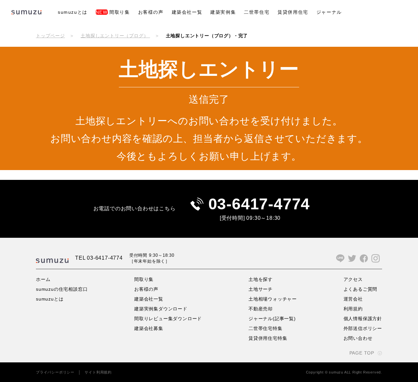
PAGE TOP (361, 353)
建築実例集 (223, 12)
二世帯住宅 (256, 12)
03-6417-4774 (259, 204)
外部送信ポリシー (363, 328)
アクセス (353, 279)
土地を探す (261, 279)
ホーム (43, 279)
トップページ (50, 35)
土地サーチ (261, 289)
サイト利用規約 (98, 372)
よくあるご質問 (361, 289)
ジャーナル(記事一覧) (272, 318)
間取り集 (113, 12)
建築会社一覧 (187, 12)
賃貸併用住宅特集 (268, 338)
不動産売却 (261, 308)
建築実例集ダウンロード (160, 308)
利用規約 (353, 308)
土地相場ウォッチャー (273, 299)
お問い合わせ (358, 338)
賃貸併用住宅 (293, 12)
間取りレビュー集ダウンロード (168, 318)
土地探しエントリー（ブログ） (115, 35)
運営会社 (353, 299)
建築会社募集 (148, 328)
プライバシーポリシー (55, 372)
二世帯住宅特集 (265, 328)
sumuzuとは (73, 12)
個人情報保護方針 (363, 318)
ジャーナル (329, 12)
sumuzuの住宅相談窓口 (62, 289)
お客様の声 (151, 12)
